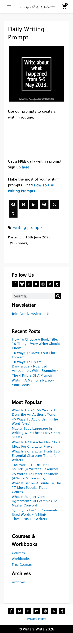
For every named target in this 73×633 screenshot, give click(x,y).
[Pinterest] (44, 204)
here (25, 167)
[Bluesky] (23, 204)
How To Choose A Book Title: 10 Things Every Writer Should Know (36, 344)
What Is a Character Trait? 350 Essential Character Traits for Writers (36, 456)
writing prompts (28, 227)
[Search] (58, 296)
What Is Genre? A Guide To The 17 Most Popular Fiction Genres (36, 487)
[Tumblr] (13, 213)
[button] (9, 6)
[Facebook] (13, 204)
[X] (54, 204)
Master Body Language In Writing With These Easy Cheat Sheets (36, 433)
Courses (18, 553)
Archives (19, 582)
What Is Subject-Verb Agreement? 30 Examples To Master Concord (34, 501)
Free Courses (22, 565)
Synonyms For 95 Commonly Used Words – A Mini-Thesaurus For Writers (35, 514)
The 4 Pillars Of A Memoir (32, 375)
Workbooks (21, 559)
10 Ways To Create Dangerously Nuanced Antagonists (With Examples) (35, 366)
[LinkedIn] (34, 204)
